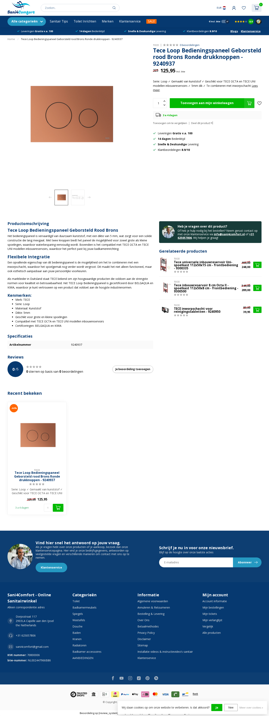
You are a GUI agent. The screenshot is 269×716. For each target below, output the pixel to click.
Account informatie (214, 601)
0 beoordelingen (189, 45)
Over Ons (143, 620)
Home (11, 39)
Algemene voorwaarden (152, 601)
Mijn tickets (209, 614)
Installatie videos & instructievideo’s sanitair (165, 651)
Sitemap (142, 645)
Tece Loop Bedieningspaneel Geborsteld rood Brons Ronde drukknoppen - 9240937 (72, 39)
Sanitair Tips (59, 21)
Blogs (234, 31)
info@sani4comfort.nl (229, 234)
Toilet (76, 601)
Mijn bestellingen (213, 607)
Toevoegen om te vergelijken (170, 123)
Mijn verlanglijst (212, 620)
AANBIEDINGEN (82, 658)
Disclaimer (144, 639)
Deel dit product (201, 123)
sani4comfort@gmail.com (32, 647)
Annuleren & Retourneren (153, 607)
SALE (151, 21)
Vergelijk (207, 626)
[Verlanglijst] (244, 8)
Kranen (77, 639)
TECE (156, 45)
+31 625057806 (26, 635)
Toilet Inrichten (85, 21)
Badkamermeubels (84, 607)
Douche (77, 626)
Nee (231, 707)
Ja (216, 707)
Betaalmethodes (148, 626)
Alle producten (211, 633)
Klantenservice (130, 21)
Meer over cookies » (251, 707)
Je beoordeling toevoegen (132, 369)
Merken (107, 21)
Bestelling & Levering (150, 614)
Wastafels (78, 620)
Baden (76, 633)
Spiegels (77, 614)
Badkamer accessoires (86, 651)
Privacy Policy (146, 633)
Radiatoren (79, 645)
